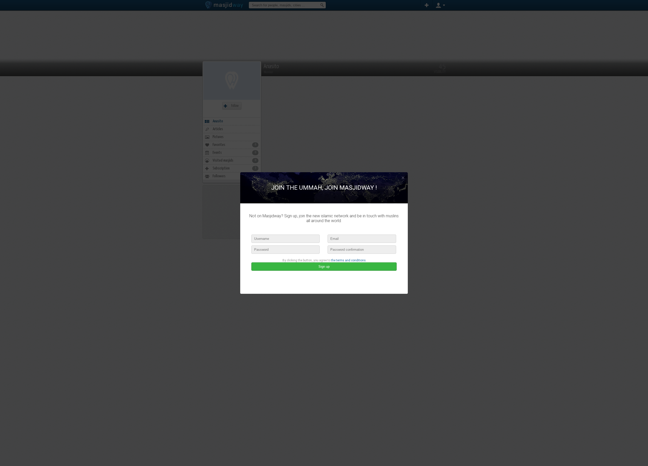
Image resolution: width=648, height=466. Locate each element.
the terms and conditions (348, 260)
